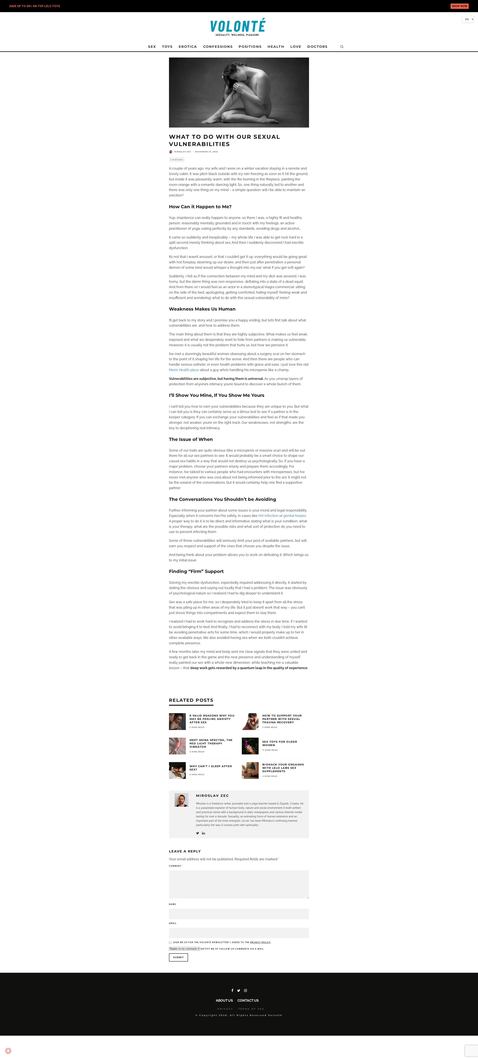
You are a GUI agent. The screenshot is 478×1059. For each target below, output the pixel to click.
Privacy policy (260, 942)
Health (276, 47)
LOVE (296, 47)
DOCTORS (317, 47)
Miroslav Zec (182, 152)
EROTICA (188, 47)
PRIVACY (225, 1008)
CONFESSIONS (218, 47)
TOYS (167, 47)
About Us (224, 1000)
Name (172, 904)
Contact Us (248, 1000)
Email (173, 923)
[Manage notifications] (8, 1051)
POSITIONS (250, 47)
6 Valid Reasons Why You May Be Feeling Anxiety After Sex (212, 719)
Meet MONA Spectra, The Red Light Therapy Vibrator (211, 743)
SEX (152, 47)
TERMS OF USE (251, 1008)
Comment (176, 866)
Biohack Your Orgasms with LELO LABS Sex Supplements (283, 768)
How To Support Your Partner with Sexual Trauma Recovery (282, 719)
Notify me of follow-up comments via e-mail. (232, 949)
